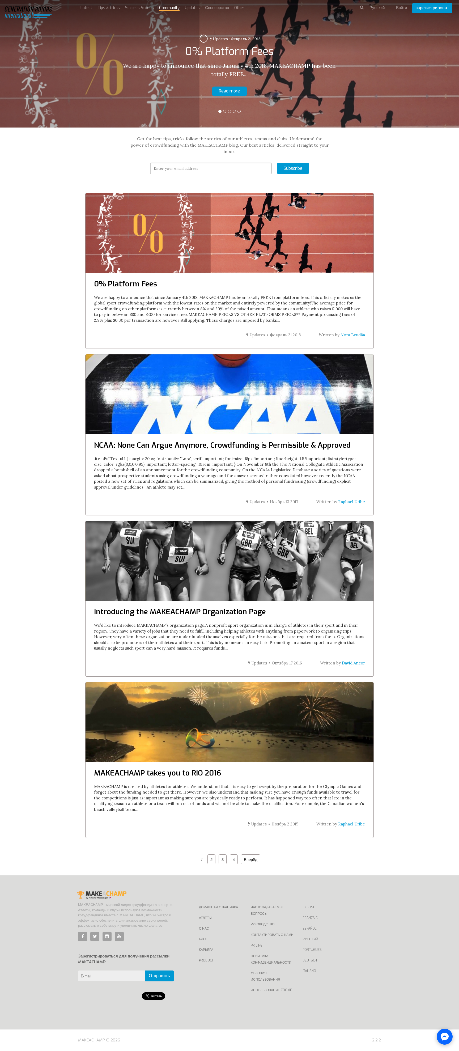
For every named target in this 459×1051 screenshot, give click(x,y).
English (309, 907)
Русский (310, 939)
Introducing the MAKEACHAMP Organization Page (180, 612)
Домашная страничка (218, 907)
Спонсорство (217, 7)
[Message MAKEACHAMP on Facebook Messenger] (445, 1037)
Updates (220, 38)
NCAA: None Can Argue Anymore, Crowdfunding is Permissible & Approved (222, 445)
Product (206, 960)
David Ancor (353, 663)
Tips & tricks (108, 7)
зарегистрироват (432, 8)
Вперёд (250, 859)
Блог (203, 939)
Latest (86, 7)
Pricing (256, 945)
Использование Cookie (271, 990)
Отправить (159, 975)
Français (310, 918)
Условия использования (265, 976)
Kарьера (206, 950)
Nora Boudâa (353, 334)
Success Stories (139, 7)
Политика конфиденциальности (271, 959)
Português (312, 950)
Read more (229, 91)
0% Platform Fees (125, 284)
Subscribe (293, 168)
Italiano (309, 971)
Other (239, 7)
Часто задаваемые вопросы (267, 910)
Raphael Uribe (351, 501)
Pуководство (262, 924)
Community (169, 7)
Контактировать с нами (272, 935)
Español (309, 928)
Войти (401, 7)
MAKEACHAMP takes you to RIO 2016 (157, 773)
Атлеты (205, 918)
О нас (204, 928)
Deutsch (310, 960)
